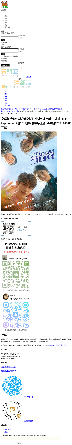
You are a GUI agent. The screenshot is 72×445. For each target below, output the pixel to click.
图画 (6, 20)
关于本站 (7, 27)
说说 (6, 25)
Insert (19, 443)
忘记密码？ (4, 42)
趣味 (6, 22)
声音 (6, 18)
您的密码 (21, 38)
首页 (6, 13)
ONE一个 (7, 429)
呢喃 (6, 432)
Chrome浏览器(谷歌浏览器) (58, 345)
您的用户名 (22, 35)
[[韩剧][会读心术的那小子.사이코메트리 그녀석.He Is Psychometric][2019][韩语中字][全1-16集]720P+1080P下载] (29, 210)
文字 (6, 16)
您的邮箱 (21, 49)
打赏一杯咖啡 (17, 394)
